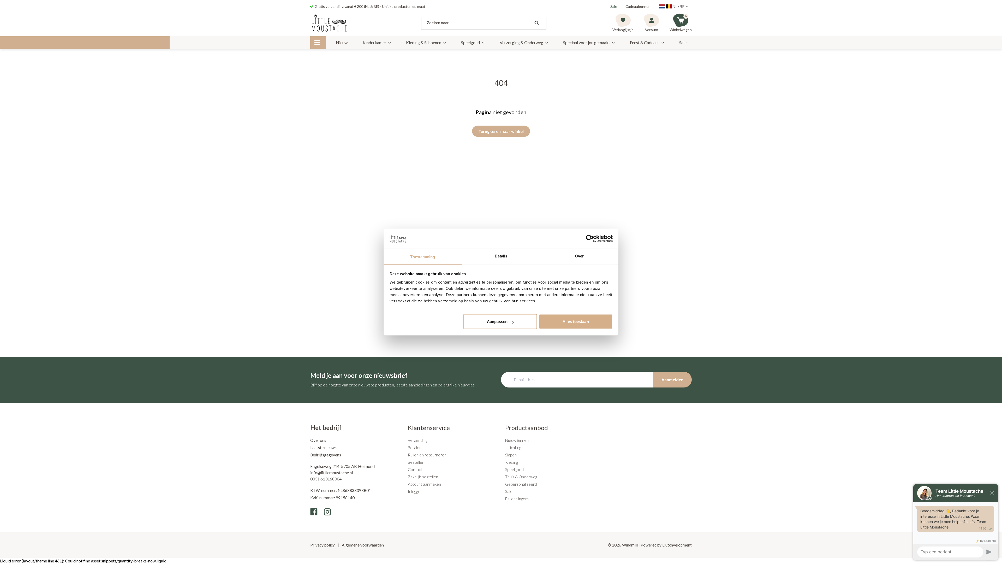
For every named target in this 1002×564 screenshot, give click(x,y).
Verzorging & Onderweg (521, 42)
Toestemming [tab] (422, 256)
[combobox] (484, 23)
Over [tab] (579, 256)
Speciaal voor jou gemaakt (586, 42)
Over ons (318, 440)
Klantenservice (429, 427)
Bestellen (416, 462)
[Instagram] (327, 511)
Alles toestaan (576, 321)
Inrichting (513, 447)
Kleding (511, 462)
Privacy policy (323, 545)
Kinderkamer (374, 42)
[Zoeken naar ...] (537, 23)
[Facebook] (314, 511)
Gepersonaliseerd (521, 484)
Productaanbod (526, 427)
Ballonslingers (517, 498)
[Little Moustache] (329, 23)
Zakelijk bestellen (423, 476)
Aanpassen (497, 321)
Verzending (417, 440)
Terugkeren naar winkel (501, 131)
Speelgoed (470, 42)
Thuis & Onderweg (521, 476)
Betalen (414, 447)
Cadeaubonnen (638, 6)
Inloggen (415, 491)
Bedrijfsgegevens (325, 455)
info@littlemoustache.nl (331, 472)
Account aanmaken (424, 484)
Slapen (511, 455)
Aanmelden (672, 379)
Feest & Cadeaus (644, 42)
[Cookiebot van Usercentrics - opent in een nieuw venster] (590, 239)
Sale (613, 6)
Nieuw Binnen (517, 440)
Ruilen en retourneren (427, 455)
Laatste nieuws (323, 447)
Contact (415, 469)
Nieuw (342, 42)
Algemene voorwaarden (362, 545)
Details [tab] (501, 256)
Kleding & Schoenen (423, 42)
